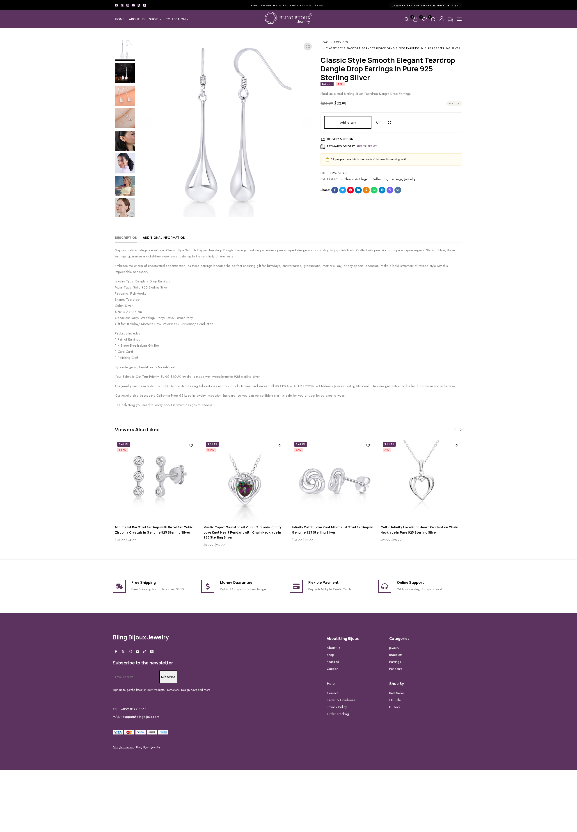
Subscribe (168, 676)
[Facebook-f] (115, 651)
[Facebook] (116, 5)
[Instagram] (127, 5)
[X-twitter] (122, 5)
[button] (145, 122)
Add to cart (348, 122)
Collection (175, 19)
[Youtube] (133, 5)
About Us (136, 19)
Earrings (395, 179)
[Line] (144, 5)
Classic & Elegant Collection (365, 179)
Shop (153, 19)
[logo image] (288, 18)
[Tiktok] (138, 5)
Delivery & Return (340, 139)
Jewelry (410, 179)
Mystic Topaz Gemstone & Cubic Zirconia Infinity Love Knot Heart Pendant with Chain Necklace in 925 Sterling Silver (243, 532)
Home (119, 19)
